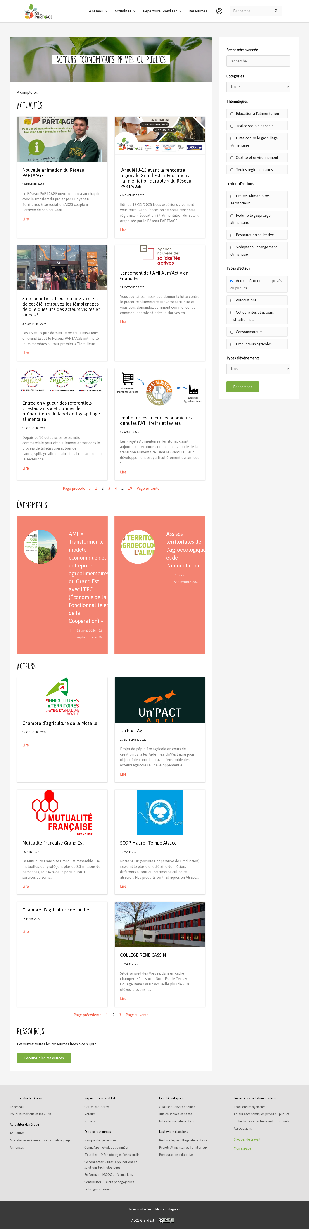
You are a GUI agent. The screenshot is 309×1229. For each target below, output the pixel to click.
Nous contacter (140, 1209)
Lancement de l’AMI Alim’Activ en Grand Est (154, 275)
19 (130, 488)
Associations (245, 300)
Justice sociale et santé (254, 126)
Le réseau (17, 1107)
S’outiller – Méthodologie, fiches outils (111, 1155)
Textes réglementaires (254, 170)
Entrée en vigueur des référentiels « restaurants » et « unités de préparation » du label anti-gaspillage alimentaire (61, 411)
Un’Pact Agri (132, 730)
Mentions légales (167, 1209)
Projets (89, 1121)
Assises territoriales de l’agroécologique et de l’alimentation (186, 550)
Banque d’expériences (100, 1140)
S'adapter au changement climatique (253, 250)
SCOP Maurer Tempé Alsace (148, 842)
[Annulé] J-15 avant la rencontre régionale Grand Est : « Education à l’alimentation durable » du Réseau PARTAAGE (155, 178)
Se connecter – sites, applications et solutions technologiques (110, 1164)
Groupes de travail (247, 1139)
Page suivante (148, 488)
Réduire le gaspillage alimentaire (250, 219)
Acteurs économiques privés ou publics (256, 284)
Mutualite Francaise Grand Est (53, 842)
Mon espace (242, 1148)
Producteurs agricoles (253, 344)
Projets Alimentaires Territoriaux (250, 199)
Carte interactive (97, 1107)
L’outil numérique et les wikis (30, 1114)
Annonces (17, 1147)
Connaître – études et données (106, 1147)
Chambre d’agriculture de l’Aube (55, 909)
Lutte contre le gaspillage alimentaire (254, 141)
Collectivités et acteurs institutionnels (252, 316)
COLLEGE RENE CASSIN (143, 955)
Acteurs (89, 1114)
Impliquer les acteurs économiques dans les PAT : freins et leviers (156, 420)
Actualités (17, 1133)
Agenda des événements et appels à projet (41, 1140)
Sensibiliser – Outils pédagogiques (109, 1182)
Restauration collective (254, 235)
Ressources (198, 11)
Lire (25, 219)
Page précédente (77, 488)
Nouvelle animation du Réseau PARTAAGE (53, 172)
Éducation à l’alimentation (257, 114)
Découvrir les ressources (44, 1058)
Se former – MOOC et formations (108, 1175)
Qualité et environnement (256, 157)
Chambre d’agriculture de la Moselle (59, 723)
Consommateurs (248, 332)
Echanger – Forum (97, 1189)
